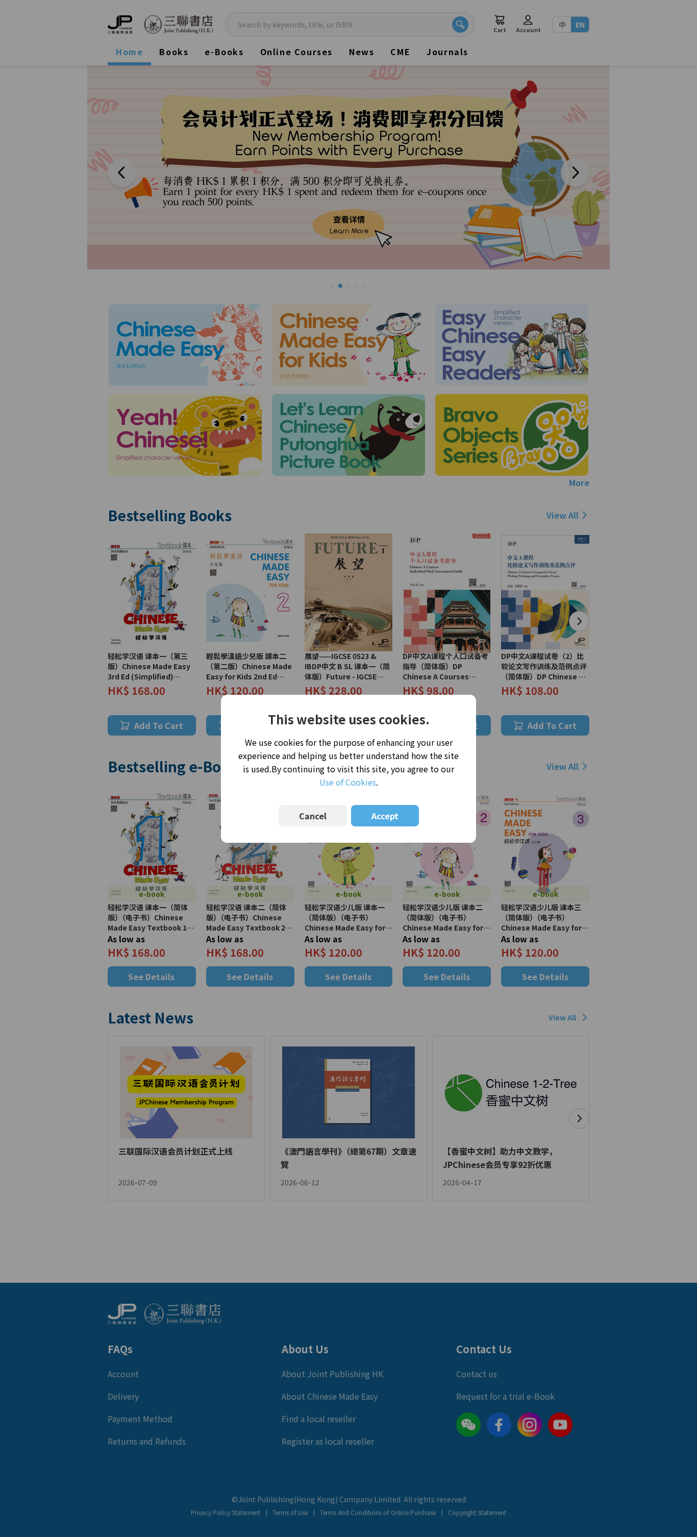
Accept (385, 816)
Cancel (313, 816)
